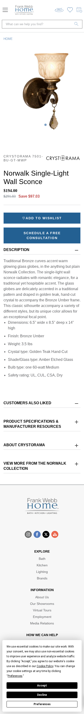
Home (8, 39)
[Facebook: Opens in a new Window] (37, 534)
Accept (42, 685)
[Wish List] (70, 10)
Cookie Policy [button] (45, 666)
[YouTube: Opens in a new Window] (54, 534)
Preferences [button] (15, 676)
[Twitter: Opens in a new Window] (45, 534)
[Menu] (5, 10)
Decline (42, 695)
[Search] (76, 24)
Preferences (42, 704)
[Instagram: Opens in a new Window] (28, 534)
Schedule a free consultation (42, 235)
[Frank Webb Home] (24, 10)
